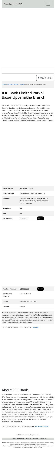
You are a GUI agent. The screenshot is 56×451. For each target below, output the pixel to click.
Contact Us (35, 438)
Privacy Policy (20, 438)
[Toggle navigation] (48, 4)
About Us (28, 438)
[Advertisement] (28, 38)
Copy (40, 218)
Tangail (22, 84)
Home (4, 84)
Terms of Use (43, 438)
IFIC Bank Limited (12, 84)
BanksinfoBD (13, 4)
